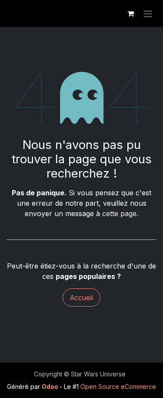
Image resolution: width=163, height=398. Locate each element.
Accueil (81, 297)
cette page (119, 213)
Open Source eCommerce (118, 386)
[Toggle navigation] (147, 13)
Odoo (51, 386)
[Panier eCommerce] (130, 13)
